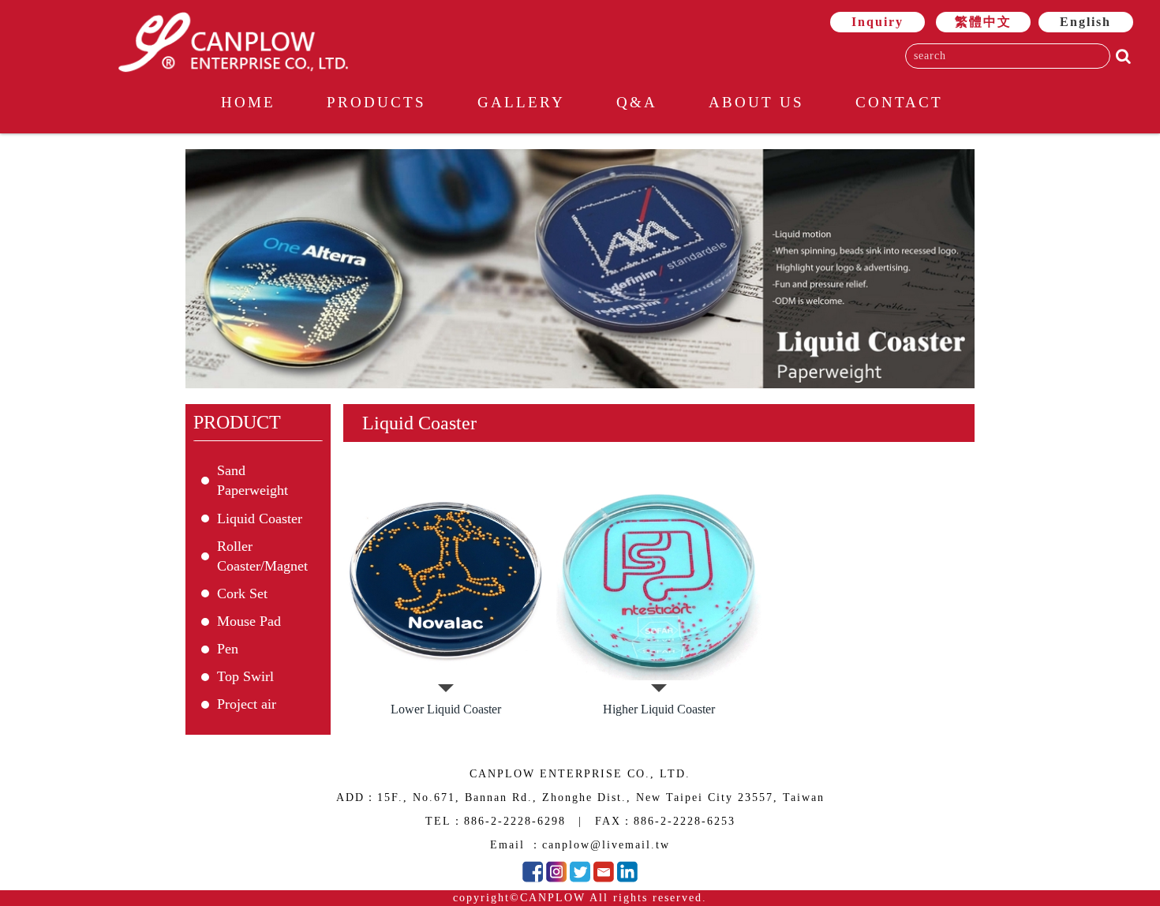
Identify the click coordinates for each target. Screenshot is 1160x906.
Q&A (636, 102)
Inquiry (877, 21)
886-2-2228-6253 (684, 821)
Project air (246, 704)
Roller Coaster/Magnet (262, 556)
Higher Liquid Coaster (659, 709)
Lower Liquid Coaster (446, 709)
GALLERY (521, 102)
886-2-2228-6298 (515, 821)
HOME (248, 102)
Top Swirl (245, 676)
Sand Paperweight (252, 480)
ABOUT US (756, 102)
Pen (227, 649)
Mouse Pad (249, 621)
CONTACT (899, 102)
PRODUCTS (376, 102)
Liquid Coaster (259, 518)
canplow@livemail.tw (606, 845)
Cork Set (242, 593)
